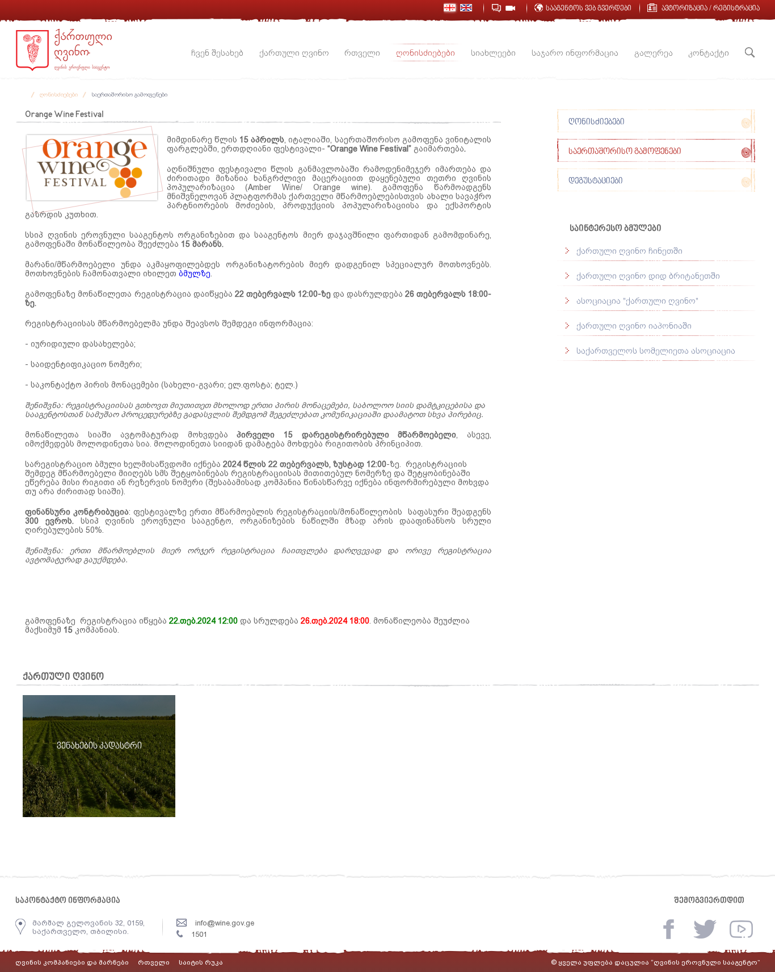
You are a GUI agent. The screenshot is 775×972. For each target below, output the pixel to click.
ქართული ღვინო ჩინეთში (629, 250)
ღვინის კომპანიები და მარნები (72, 962)
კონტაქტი (708, 52)
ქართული (449, 8)
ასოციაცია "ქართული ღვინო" (637, 300)
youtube (741, 929)
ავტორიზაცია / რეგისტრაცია (711, 9)
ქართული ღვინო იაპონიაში (634, 325)
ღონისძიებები (59, 94)
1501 (199, 934)
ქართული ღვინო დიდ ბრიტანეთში (648, 275)
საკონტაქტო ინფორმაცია (67, 901)
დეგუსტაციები (595, 181)
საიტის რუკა (201, 962)
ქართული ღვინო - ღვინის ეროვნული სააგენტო (63, 49)
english (466, 8)
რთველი (362, 52)
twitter (705, 929)
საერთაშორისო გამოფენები (129, 94)
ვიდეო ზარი (510, 8)
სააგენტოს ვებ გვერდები (588, 9)
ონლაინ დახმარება (496, 8)
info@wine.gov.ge (224, 923)
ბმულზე (194, 273)
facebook (668, 929)
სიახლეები (493, 52)
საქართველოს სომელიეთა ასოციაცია (655, 350)
